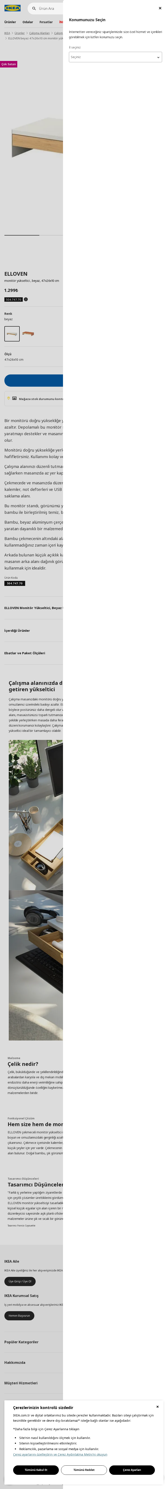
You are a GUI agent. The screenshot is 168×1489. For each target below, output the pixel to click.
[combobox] (115, 57)
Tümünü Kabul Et (36, 1470)
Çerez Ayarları (132, 1470)
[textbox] (115, 57)
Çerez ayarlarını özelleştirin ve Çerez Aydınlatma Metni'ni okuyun (60, 1454)
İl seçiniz (75, 47)
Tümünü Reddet (84, 1470)
